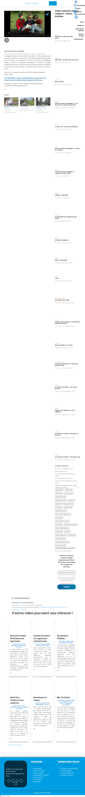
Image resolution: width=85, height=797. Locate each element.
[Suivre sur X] (13, 780)
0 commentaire (41, 54)
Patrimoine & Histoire (62, 521)
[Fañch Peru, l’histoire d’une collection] (11, 101)
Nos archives (38, 779)
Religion (19, 647)
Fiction (58, 504)
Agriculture (59, 490)
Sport (67, 531)
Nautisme (59, 517)
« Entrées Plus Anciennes (15, 745)
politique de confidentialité (68, 579)
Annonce (69, 490)
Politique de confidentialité (69, 768)
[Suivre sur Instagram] (15, 783)
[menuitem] (79, 2)
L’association (38, 768)
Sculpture (59, 531)
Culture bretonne (16, 54)
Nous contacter (38, 773)
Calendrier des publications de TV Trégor (66, 485)
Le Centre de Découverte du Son (64, 478)
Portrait (59, 524)
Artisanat (59, 493)
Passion (18, 707)
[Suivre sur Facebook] (8, 780)
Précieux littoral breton (61, 471)
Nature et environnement (63, 514)
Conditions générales (67, 773)
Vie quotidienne (60, 545)
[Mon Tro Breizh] (27, 101)
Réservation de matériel (41, 775)
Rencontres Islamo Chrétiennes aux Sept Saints (18, 638)
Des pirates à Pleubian (62, 637)
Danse (71, 500)
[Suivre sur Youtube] (21, 780)
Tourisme (71, 535)
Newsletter (37, 781)
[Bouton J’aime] (5, 45)
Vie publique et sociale (62, 542)
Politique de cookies (67, 775)
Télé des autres (60, 538)
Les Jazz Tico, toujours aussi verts (64, 468)
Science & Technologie (62, 528)
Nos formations (38, 777)
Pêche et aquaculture (71, 524)
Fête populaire (68, 504)
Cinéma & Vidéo (60, 497)
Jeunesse (32, 54)
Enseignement (26, 54)
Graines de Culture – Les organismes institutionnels (42, 638)
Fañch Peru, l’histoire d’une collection (16, 700)
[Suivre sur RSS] (17, 780)
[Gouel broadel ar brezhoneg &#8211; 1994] (43, 101)
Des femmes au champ (40, 699)
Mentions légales (66, 770)
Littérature (68, 507)
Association (69, 493)
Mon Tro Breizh (24, 106)
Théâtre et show (60, 535)
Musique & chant (61, 510)
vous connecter (22, 605)
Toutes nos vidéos (39, 770)
